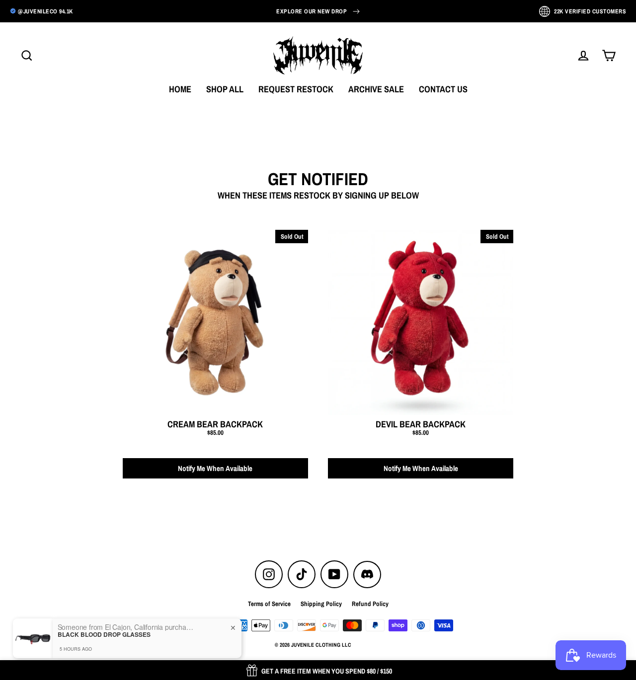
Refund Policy (370, 604)
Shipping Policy (321, 604)
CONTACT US (443, 89)
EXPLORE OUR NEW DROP (311, 11)
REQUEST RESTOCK (295, 89)
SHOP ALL (224, 89)
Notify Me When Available (215, 468)
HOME (180, 89)
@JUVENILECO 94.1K (45, 11)
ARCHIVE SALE (376, 89)
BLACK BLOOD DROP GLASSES (104, 634)
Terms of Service (269, 604)
